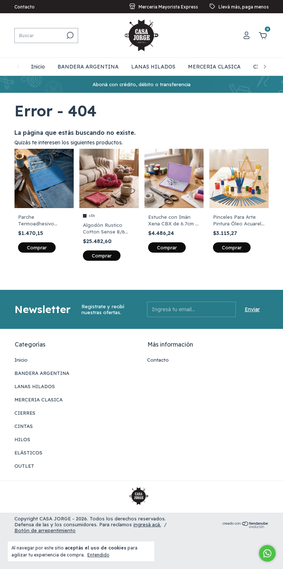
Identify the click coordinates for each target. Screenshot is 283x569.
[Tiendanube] (246, 526)
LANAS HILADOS (153, 66)
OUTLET (24, 466)
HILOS (22, 439)
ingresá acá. (147, 524)
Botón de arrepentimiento (45, 530)
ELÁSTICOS (28, 453)
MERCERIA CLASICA (214, 66)
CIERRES (24, 413)
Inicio (38, 66)
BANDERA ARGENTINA (88, 66)
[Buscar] (69, 35)
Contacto (24, 7)
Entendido (98, 555)
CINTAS (23, 426)
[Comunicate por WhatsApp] (267, 553)
